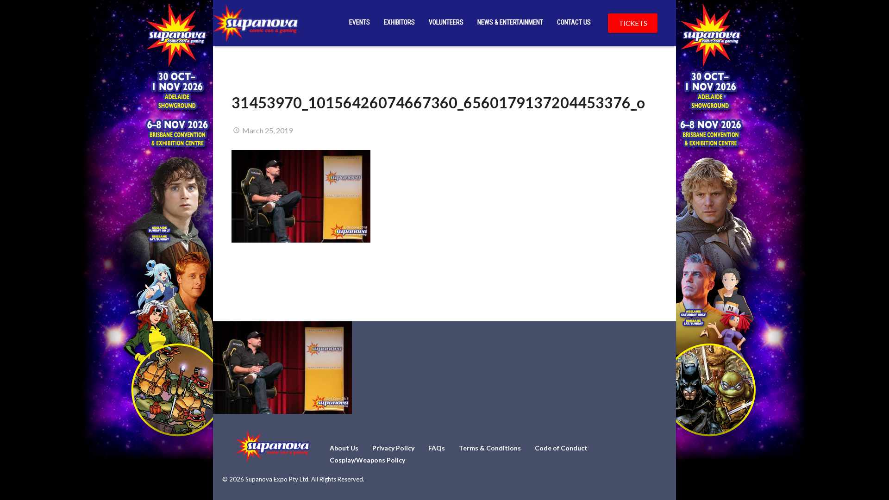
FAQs (436, 448)
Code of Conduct (561, 448)
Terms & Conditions (490, 448)
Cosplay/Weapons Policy (367, 460)
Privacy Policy (393, 448)
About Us (344, 448)
